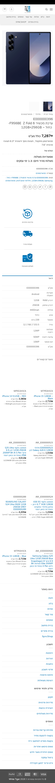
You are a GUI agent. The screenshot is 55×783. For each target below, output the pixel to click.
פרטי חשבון (47, 669)
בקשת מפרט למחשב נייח (40, 741)
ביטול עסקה (47, 757)
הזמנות (49, 653)
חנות (48, 17)
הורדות (49, 658)
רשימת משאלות (45, 680)
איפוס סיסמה (46, 675)
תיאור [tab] (50, 278)
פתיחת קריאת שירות (43, 730)
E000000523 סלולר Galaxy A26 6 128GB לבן (41, 449)
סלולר (37, 114)
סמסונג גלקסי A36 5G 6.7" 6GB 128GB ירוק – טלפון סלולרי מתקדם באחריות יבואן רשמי (42, 506)
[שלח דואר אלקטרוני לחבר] (35, 187)
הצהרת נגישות (46, 708)
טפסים (20, 17)
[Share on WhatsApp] (50, 187)
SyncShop (21, 22)
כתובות (49, 664)
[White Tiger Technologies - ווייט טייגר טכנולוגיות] (27, 9)
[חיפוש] (46, 9)
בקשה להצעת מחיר (43, 735)
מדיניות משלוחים (45, 713)
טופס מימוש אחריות (43, 746)
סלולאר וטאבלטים (23, 181)
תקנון (50, 697)
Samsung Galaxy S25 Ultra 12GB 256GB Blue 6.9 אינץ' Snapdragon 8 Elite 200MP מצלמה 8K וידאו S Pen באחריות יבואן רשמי (41, 562)
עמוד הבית (48, 114)
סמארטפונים (26, 114)
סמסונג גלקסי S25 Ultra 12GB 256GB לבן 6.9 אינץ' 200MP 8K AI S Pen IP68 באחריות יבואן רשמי (14, 452)
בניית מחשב (11, 17)
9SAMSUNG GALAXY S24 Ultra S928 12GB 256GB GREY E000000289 (16, 506)
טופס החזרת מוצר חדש (41, 752)
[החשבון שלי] (11, 9)
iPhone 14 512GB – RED (14, 396)
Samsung (48, 181)
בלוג (42, 17)
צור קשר (28, 17)
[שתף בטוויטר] (40, 187)
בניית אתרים (33, 22)
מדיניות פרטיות (45, 702)
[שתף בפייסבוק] (45, 187)
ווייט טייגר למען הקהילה (41, 763)
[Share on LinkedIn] (25, 187)
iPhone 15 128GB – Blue (14, 556)
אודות (36, 17)
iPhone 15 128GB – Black (43, 397)
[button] (51, 9)
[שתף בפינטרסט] (30, 187)
